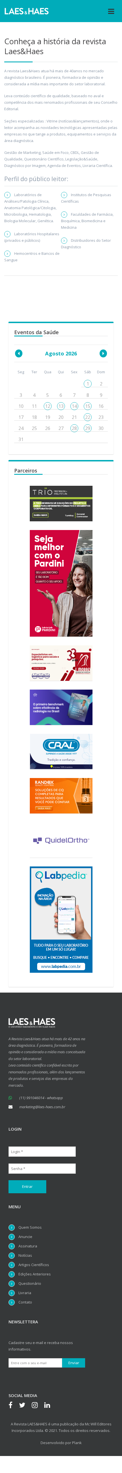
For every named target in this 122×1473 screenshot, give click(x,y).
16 (101, 406)
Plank (77, 1442)
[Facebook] (13, 1406)
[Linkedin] (50, 1406)
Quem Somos (30, 1227)
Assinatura (27, 1246)
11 (34, 406)
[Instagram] (37, 1406)
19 (47, 417)
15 (87, 406)
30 (101, 428)
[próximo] (103, 353)
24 (21, 428)
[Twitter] (25, 1406)
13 (61, 406)
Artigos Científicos (33, 1264)
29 (87, 428)
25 (34, 428)
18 (34, 417)
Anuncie (25, 1236)
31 (21, 439)
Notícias (25, 1255)
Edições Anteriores (34, 1274)
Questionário (29, 1283)
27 (61, 428)
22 (87, 417)
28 (74, 428)
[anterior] (18, 353)
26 (47, 428)
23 (101, 417)
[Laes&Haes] (27, 11)
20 (61, 417)
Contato (25, 1302)
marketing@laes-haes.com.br (42, 1106)
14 (74, 406)
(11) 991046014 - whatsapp (41, 1097)
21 (74, 417)
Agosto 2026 (61, 353)
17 (21, 417)
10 (21, 406)
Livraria (24, 1292)
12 (47, 406)
